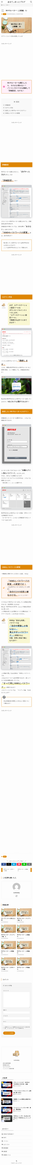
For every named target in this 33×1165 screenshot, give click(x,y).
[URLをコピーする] (29, 864)
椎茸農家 (5, 1148)
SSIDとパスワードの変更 (12, 113)
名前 (5, 1010)
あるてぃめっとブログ (16, 2)
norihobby (16, 892)
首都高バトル (7, 1155)
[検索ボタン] (31, 2)
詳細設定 (7, 105)
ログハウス (6, 1144)
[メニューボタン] (2, 2)
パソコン (5, 1141)
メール (5, 1015)
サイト (4, 1021)
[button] (3, 864)
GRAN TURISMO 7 (8, 1134)
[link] (16, 896)
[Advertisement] (16, 61)
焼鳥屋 (5, 1151)
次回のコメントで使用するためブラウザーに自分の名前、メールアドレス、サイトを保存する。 (17, 1027)
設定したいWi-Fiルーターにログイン (15, 110)
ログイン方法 (9, 107)
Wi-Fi (5, 14)
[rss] (16, 1161)
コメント (6, 990)
